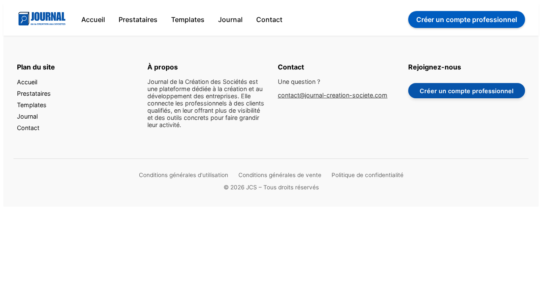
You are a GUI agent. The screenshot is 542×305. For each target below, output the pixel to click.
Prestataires (138, 19)
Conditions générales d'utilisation (183, 175)
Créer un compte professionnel (467, 90)
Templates (188, 19)
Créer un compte (466, 19)
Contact (269, 19)
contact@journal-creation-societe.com (332, 95)
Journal (230, 19)
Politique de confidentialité (368, 175)
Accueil (93, 19)
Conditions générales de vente (279, 175)
